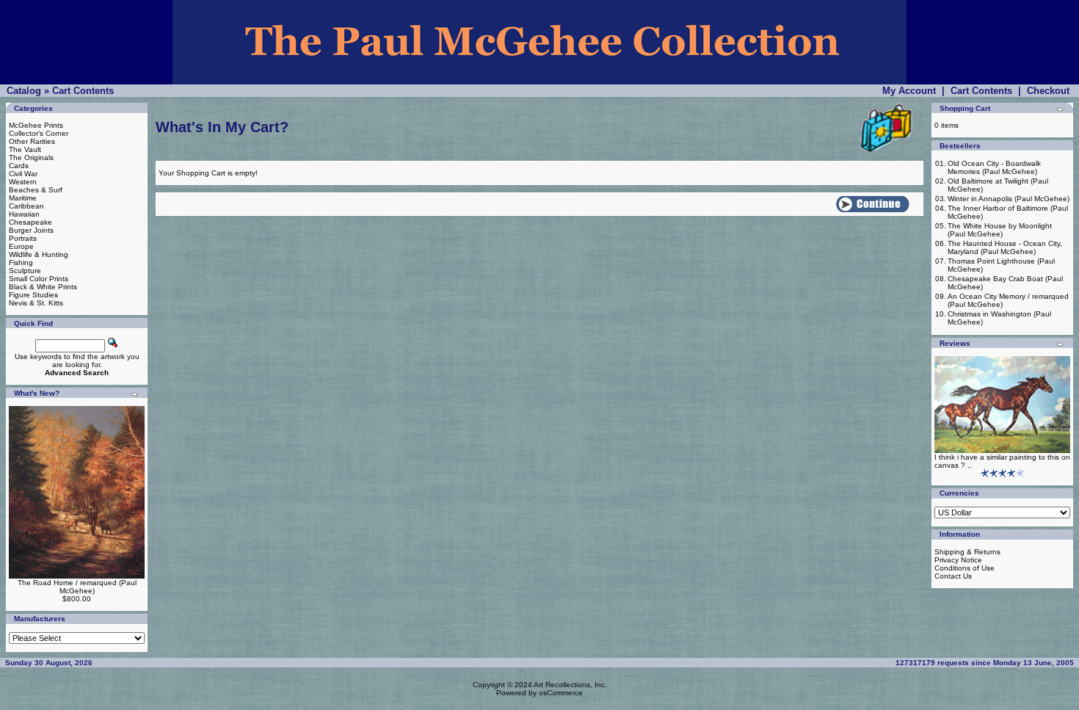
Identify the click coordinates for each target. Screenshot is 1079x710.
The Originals (31, 157)
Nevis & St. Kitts (36, 303)
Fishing (21, 262)
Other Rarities (32, 141)
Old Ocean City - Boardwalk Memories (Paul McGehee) (994, 167)
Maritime (23, 198)
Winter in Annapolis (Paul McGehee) (1008, 199)
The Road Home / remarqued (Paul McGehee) (77, 587)
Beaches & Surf (35, 190)
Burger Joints (31, 230)
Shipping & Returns (967, 552)
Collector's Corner (38, 133)
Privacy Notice (958, 560)
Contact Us (953, 576)
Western (23, 182)
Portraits (23, 238)
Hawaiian (24, 214)
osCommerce (561, 693)
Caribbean (26, 206)
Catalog (24, 90)
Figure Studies (33, 295)
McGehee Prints (36, 125)
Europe (21, 246)
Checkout (1048, 90)
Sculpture (25, 271)
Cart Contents (83, 90)
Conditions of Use (964, 568)
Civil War (23, 174)
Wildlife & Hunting (38, 254)
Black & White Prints (43, 287)
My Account (909, 90)
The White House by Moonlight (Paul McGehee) (1000, 230)
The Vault (25, 149)
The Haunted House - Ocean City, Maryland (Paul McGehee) (1005, 247)
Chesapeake (30, 222)
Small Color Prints (38, 279)
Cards (19, 166)
